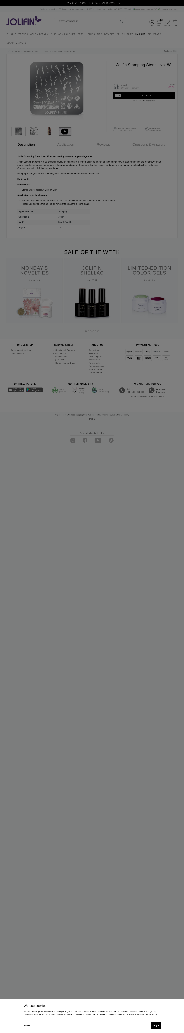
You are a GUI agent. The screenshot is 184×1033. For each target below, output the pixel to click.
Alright (156, 1025)
